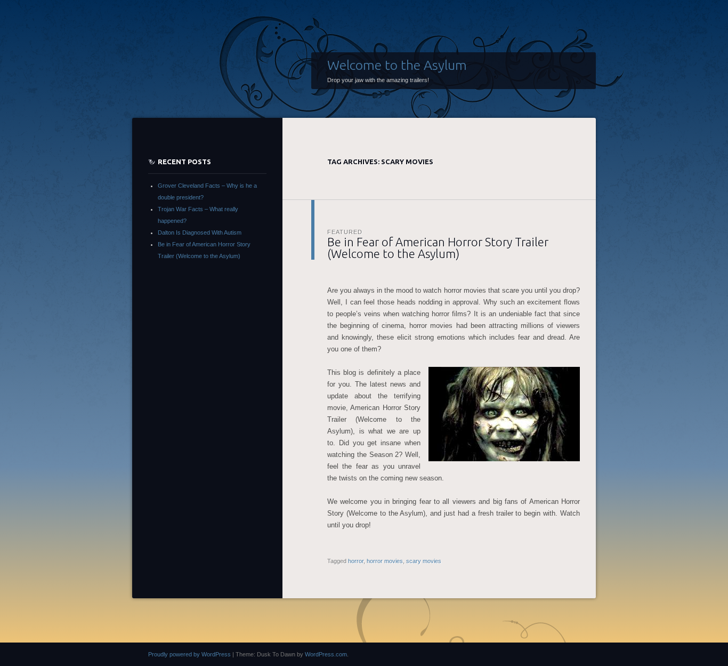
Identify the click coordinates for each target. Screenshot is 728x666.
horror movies (385, 561)
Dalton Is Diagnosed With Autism (199, 232)
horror (355, 561)
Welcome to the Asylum (397, 65)
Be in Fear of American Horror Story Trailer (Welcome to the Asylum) (437, 247)
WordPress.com (326, 654)
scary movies (423, 561)
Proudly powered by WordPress (189, 654)
